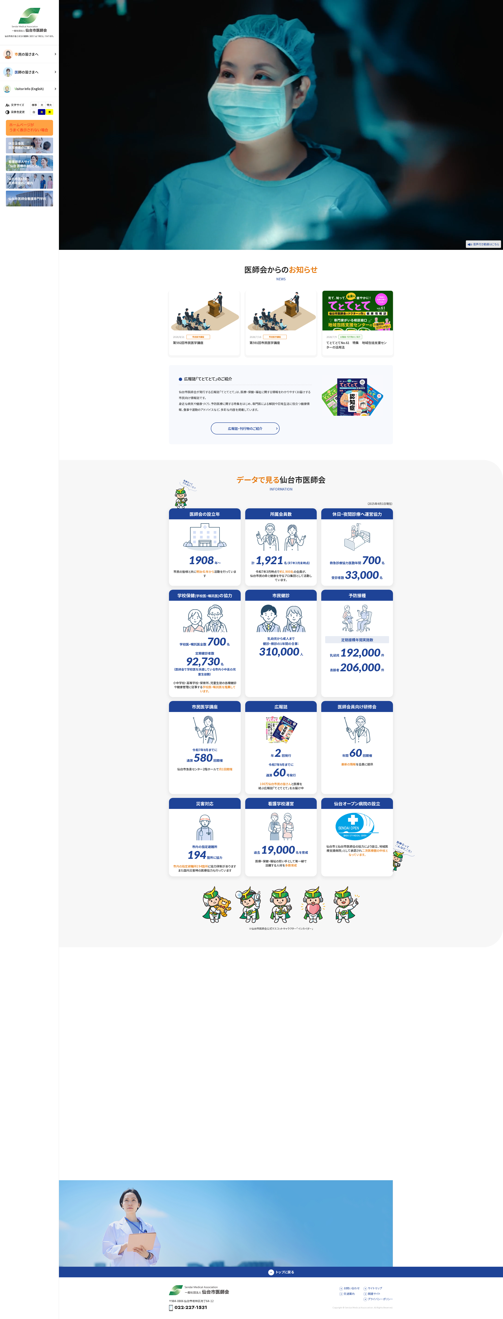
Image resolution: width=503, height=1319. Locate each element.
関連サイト (374, 1294)
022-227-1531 (190, 1308)
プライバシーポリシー (380, 1299)
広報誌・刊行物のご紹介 (245, 428)
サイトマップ (375, 1288)
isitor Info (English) (29, 89)
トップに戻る (285, 1271)
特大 (49, 105)
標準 (34, 105)
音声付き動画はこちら (486, 244)
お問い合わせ (352, 1288)
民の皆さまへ (27, 54)
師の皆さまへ (27, 72)
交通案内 (349, 1294)
